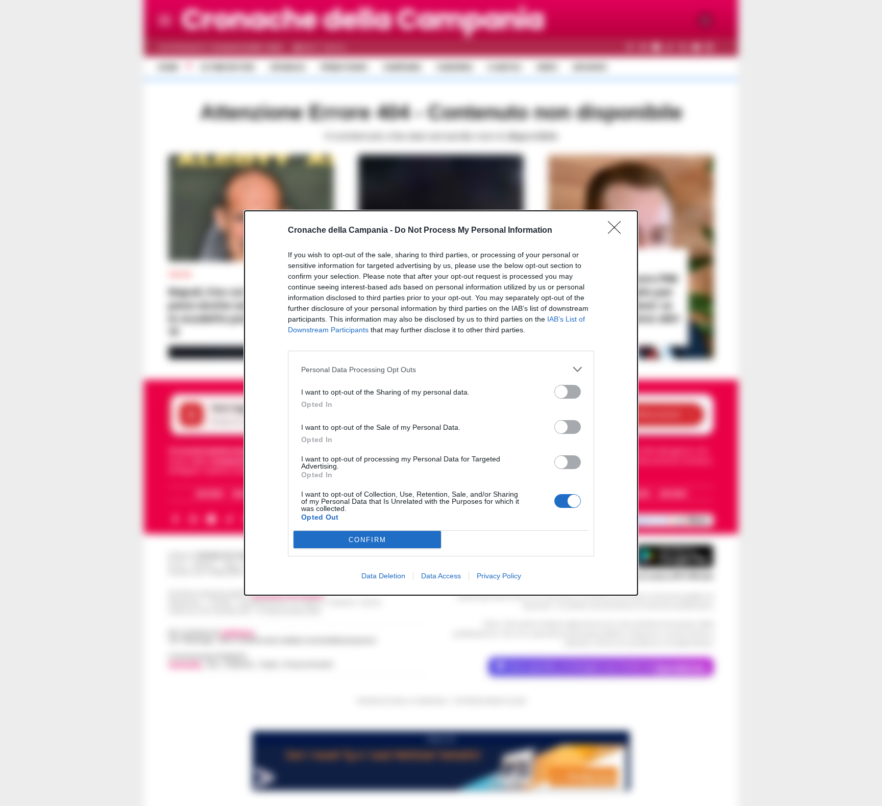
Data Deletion (383, 576)
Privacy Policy (499, 576)
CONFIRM (367, 540)
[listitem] (441, 369)
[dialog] (441, 403)
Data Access (441, 576)
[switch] (567, 392)
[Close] (617, 230)
